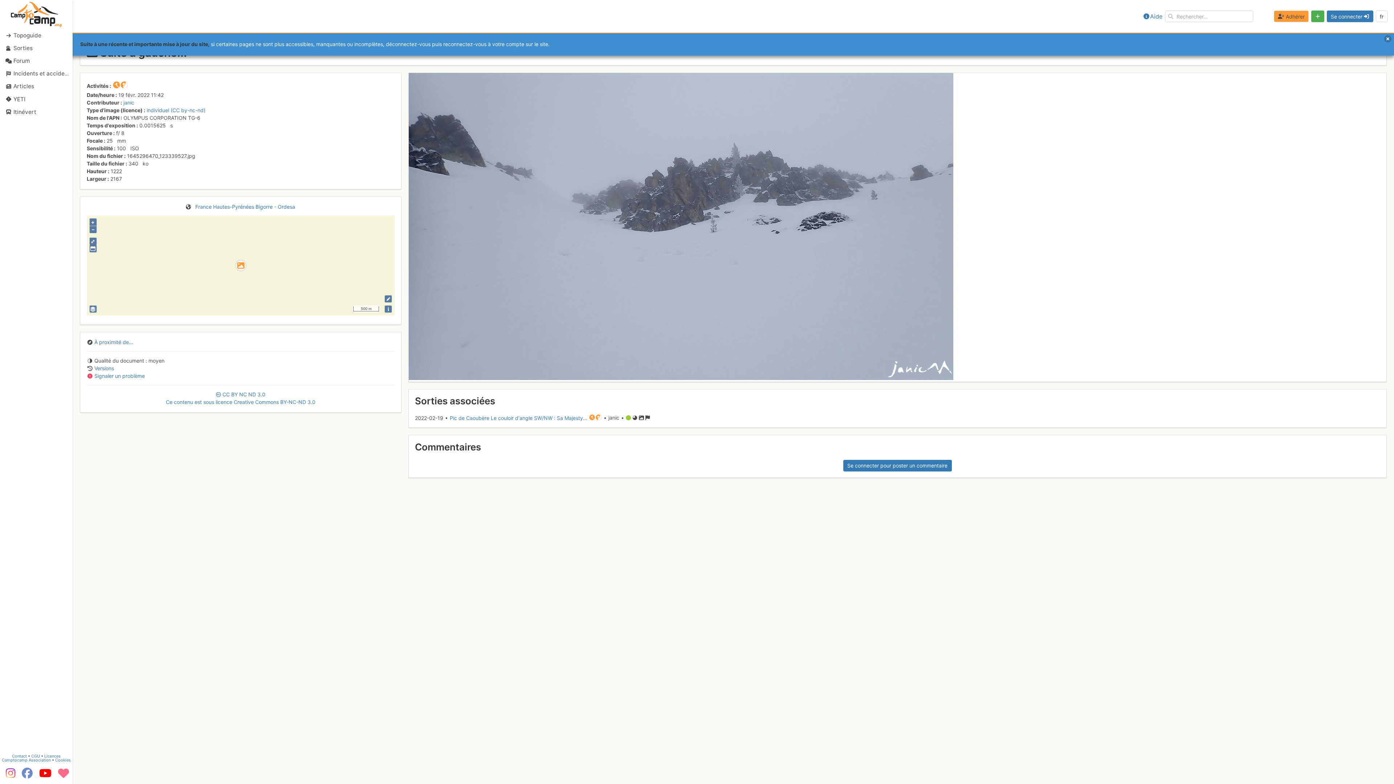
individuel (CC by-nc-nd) (176, 110)
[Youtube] (45, 775)
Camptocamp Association (26, 760)
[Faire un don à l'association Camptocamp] (63, 775)
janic (128, 102)
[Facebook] (27, 775)
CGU (35, 756)
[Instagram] (9, 775)
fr (1381, 16)
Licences (52, 756)
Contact (19, 756)
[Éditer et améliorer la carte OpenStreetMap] (388, 298)
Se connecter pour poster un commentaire (897, 465)
